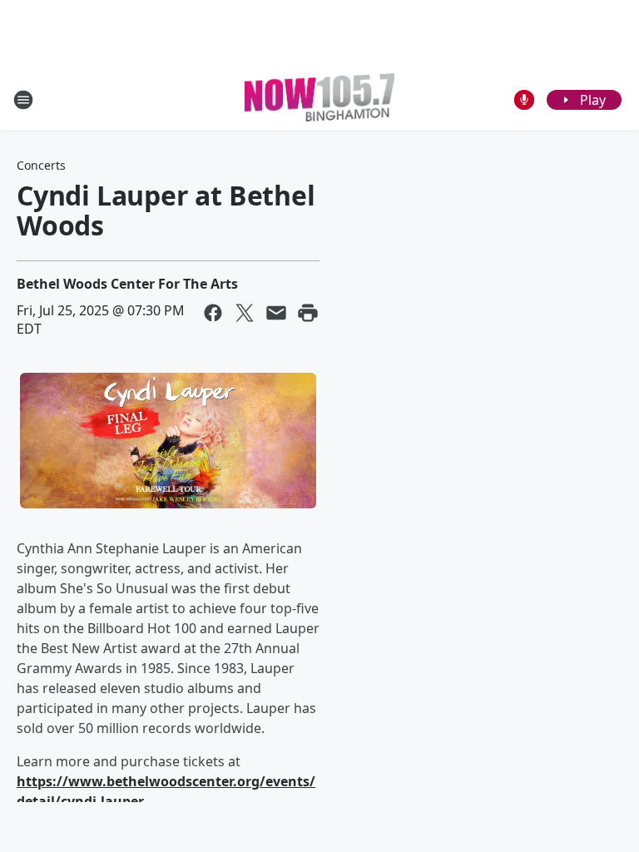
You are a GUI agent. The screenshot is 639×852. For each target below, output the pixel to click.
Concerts (41, 165)
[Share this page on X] (244, 312)
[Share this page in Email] (276, 312)
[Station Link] (319, 99)
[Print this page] (308, 312)
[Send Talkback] (524, 100)
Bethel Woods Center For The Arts (127, 284)
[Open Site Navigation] (23, 100)
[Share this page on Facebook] (213, 312)
